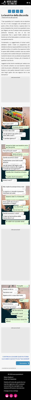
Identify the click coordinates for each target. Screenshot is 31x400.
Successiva (23, 363)
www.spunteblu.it (18, 374)
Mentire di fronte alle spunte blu (9, 17)
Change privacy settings (11, 391)
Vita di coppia (5, 7)
